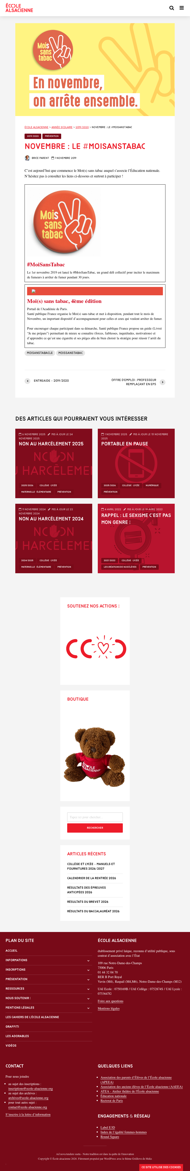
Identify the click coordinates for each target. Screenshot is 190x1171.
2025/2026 (27, 486)
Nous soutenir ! (18, 998)
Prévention (52, 136)
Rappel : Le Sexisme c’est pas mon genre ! (136, 519)
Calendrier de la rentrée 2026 (91, 878)
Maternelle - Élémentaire (36, 492)
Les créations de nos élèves (120, 567)
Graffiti (12, 1026)
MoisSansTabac (70, 353)
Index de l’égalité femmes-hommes (124, 1132)
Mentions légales (20, 1007)
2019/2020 (33, 136)
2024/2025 (27, 561)
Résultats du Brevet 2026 (87, 901)
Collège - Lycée (48, 486)
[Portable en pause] (136, 462)
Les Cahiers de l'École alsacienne (32, 1017)
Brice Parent (40, 158)
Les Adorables (17, 1036)
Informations (16, 960)
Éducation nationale (114, 1096)
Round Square (110, 1136)
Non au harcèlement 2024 (51, 519)
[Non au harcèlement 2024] (53, 537)
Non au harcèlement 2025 (51, 444)
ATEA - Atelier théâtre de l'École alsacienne (130, 1091)
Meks (149, 1158)
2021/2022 (109, 561)
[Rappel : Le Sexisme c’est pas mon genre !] (136, 537)
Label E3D (108, 1127)
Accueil (11, 950)
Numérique (152, 486)
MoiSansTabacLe (40, 353)
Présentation (16, 979)
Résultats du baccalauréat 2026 (93, 911)
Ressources (15, 988)
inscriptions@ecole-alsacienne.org (30, 1088)
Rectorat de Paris (112, 1100)
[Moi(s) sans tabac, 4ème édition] (95, 316)
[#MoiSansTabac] (95, 233)
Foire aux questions (110, 1001)
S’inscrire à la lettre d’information (28, 1114)
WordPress (110, 1158)
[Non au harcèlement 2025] (53, 462)
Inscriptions (15, 969)
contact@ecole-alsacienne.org (27, 1107)
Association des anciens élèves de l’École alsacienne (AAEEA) (142, 1086)
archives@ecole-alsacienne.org (28, 1097)
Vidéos (11, 1045)
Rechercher (95, 828)
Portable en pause (124, 444)
